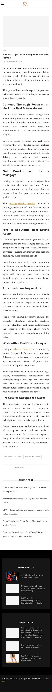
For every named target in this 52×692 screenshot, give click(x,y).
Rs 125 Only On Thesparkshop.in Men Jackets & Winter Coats (31, 600)
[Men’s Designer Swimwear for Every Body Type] (12, 576)
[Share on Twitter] (32, 467)
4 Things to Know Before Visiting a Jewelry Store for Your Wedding (33, 588)
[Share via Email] (38, 467)
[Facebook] (22, 688)
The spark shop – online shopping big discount (31, 646)
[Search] (49, 4)
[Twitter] (26, 688)
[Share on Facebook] (30, 467)
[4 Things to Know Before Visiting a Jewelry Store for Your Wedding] (12, 588)
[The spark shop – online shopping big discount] (12, 646)
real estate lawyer (32, 457)
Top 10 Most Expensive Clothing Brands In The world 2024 (31, 658)
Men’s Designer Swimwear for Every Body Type (32, 576)
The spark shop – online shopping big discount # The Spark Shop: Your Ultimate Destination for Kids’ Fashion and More (31, 633)
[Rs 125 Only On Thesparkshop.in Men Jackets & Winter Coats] (12, 600)
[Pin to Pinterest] (35, 467)
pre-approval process (12, 457)
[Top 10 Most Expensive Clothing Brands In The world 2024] (12, 658)
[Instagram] (30, 688)
